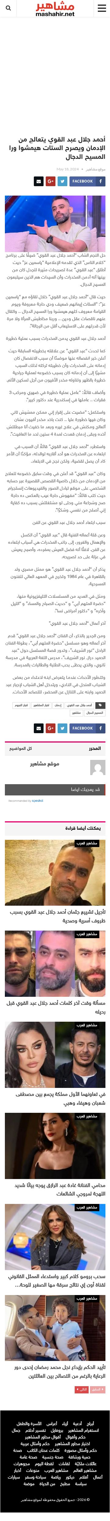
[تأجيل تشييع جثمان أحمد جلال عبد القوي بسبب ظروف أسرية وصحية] (55, 873)
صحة (17, 1450)
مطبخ (65, 1484)
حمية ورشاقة (79, 1457)
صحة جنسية (52, 1457)
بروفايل (57, 1430)
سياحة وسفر (35, 1477)
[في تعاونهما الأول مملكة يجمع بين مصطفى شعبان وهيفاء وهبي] (55, 1055)
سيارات (14, 1477)
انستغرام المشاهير (83, 1430)
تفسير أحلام (36, 1430)
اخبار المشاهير (41, 705)
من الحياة (47, 1484)
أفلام (84, 1477)
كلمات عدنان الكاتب (43, 1450)
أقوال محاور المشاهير (43, 1437)
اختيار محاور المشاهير (72, 1444)
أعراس (52, 1424)
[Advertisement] (55, 73)
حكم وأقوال (76, 1437)
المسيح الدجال (95, 713)
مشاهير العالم (85, 1470)
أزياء (65, 1424)
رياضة (56, 1477)
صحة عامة (28, 1457)
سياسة (81, 1484)
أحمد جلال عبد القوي (79, 705)
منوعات (32, 1470)
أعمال (97, 1477)
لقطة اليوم (44, 1464)
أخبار (17, 1470)
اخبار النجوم (21, 705)
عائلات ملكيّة (86, 1464)
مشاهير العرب (87, 843)
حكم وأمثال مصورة (81, 1450)
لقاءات (64, 1464)
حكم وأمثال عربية (35, 1444)
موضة (29, 1484)
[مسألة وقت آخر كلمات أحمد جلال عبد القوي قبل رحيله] (55, 964)
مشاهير (76, 713)
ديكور (70, 1477)
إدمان (58, 705)
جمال (16, 1430)
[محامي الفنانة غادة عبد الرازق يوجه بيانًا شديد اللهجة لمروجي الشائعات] (55, 1146)
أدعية (77, 1424)
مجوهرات (22, 1464)
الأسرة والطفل (29, 1424)
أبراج (90, 1424)
